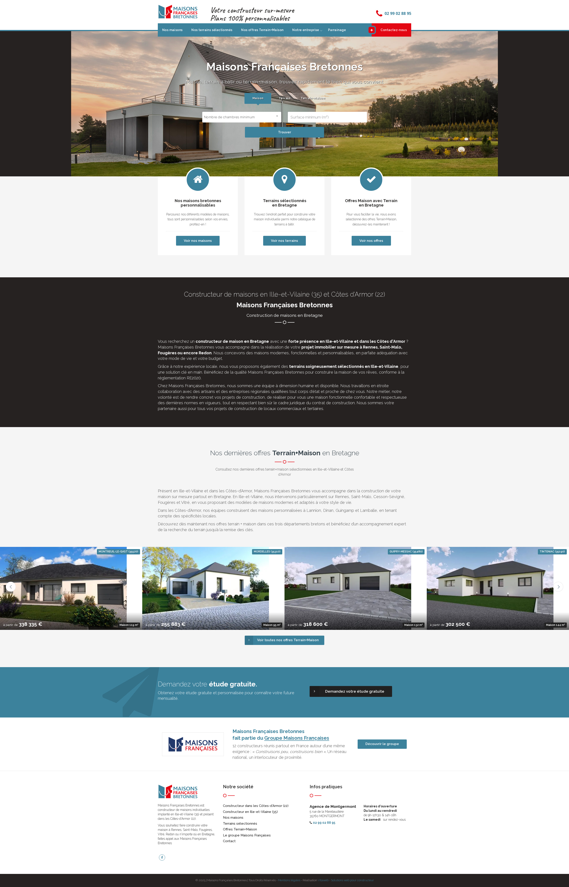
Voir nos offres (371, 241)
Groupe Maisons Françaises (296, 738)
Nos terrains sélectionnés (211, 30)
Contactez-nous (394, 30)
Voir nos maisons (198, 241)
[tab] (257, 98)
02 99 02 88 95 (398, 13)
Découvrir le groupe (382, 744)
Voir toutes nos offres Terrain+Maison (288, 640)
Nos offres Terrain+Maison (262, 30)
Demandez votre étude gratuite (354, 691)
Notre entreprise (305, 30)
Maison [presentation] (258, 98)
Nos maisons (172, 30)
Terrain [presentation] (285, 98)
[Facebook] (162, 857)
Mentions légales (289, 880)
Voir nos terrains (284, 241)
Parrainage (337, 30)
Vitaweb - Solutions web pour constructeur (346, 880)
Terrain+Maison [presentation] (312, 98)
